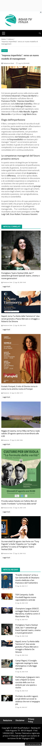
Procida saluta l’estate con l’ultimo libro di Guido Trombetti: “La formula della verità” (19, 502)
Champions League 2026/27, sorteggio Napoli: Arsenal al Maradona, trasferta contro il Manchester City (27, 612)
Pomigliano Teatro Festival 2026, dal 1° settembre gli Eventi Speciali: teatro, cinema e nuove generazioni (20, 276)
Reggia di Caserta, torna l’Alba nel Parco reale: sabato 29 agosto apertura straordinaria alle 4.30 (20, 433)
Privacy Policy (31, 720)
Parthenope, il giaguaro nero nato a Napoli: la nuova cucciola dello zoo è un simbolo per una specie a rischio (27, 682)
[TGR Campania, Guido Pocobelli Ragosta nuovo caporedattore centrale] (7, 596)
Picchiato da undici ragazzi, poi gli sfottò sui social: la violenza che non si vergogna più (27, 700)
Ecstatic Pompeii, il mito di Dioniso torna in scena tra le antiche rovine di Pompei (19, 387)
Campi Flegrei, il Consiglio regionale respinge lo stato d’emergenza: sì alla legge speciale (26, 664)
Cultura (4, 51)
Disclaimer (20, 720)
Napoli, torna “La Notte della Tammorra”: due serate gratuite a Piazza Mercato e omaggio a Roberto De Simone (20, 319)
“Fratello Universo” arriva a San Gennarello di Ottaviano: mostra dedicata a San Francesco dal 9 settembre (27, 579)
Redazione (7, 720)
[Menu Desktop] (3, 33)
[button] (40, 33)
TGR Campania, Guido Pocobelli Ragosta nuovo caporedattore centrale (25, 597)
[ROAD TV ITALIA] (18, 20)
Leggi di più (6, 286)
